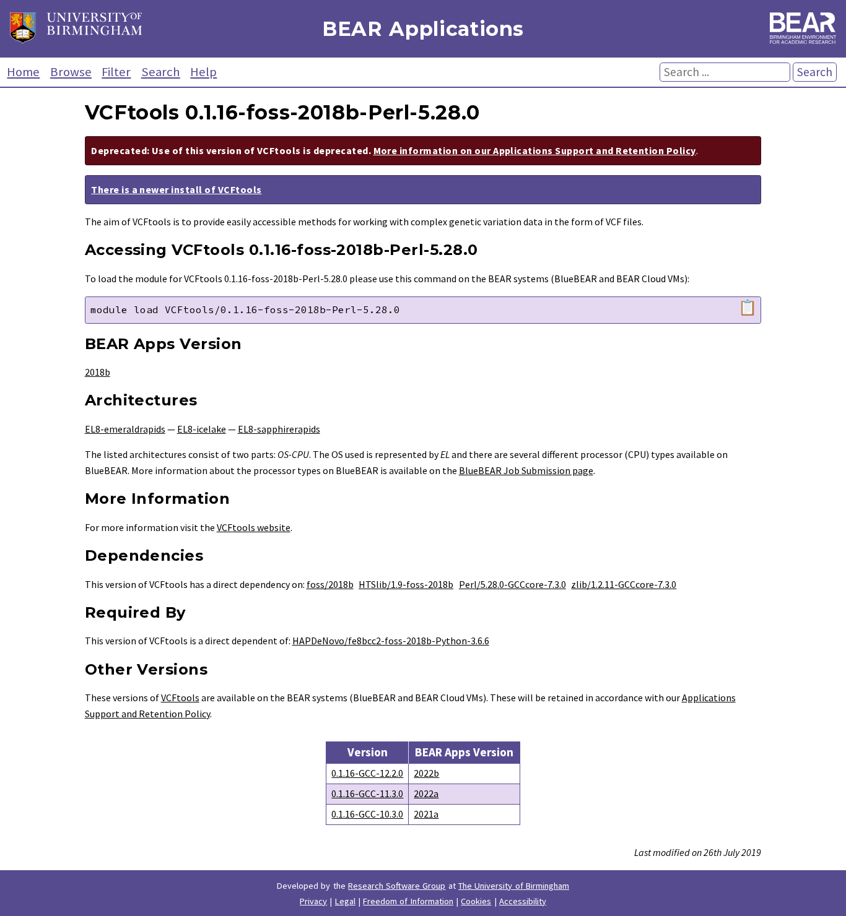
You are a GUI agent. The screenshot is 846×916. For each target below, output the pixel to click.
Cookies (476, 901)
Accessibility (522, 901)
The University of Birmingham (513, 885)
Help (203, 72)
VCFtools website (253, 527)
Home (23, 72)
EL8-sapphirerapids (279, 429)
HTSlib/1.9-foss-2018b (406, 584)
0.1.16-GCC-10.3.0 (367, 814)
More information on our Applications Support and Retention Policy (534, 150)
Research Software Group (397, 885)
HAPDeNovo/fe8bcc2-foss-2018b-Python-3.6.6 (390, 640)
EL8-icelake (201, 429)
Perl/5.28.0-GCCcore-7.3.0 (512, 584)
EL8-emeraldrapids (125, 429)
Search (160, 72)
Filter (116, 72)
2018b (97, 372)
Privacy (313, 901)
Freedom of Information (408, 901)
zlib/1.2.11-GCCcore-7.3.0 (623, 584)
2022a (426, 793)
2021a (426, 814)
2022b (426, 773)
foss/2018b (330, 584)
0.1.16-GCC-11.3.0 (367, 793)
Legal (345, 901)
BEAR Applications (423, 29)
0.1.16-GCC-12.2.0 (367, 773)
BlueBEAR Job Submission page (526, 470)
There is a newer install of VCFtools (176, 189)
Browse (71, 72)
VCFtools (180, 697)
